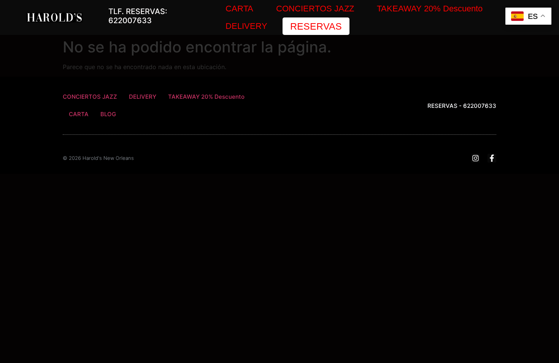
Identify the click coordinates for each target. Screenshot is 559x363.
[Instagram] (475, 158)
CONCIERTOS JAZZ (315, 8)
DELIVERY (246, 26)
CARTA (239, 8)
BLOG (108, 114)
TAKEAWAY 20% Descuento (430, 8)
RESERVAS (316, 26)
